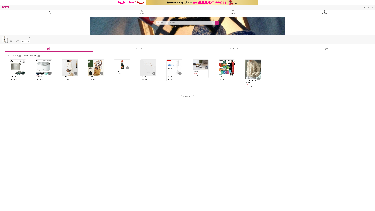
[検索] (217, 23)
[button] (5, 39)
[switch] (19, 56)
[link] (18, 68)
